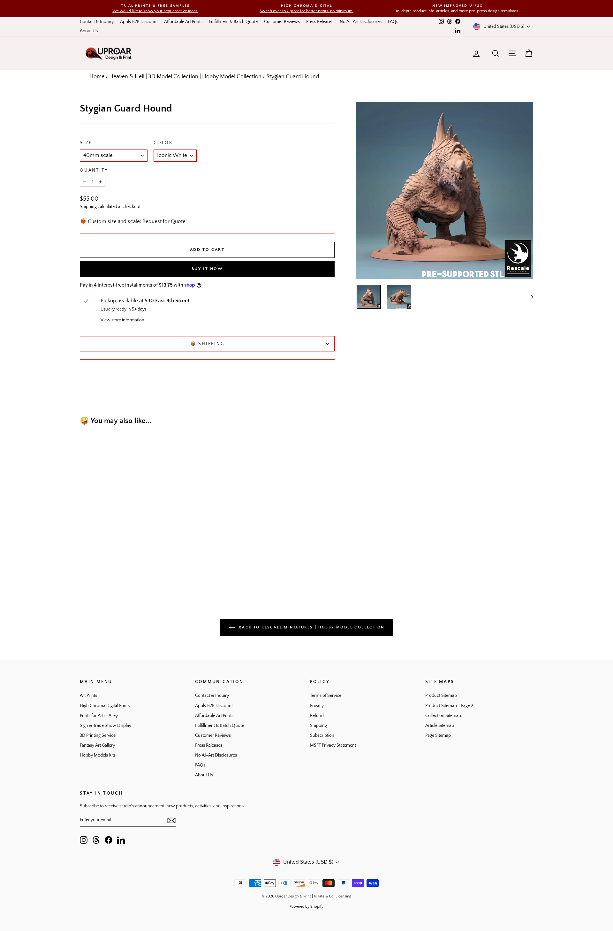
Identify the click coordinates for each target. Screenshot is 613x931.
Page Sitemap (438, 735)
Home (96, 76)
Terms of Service (325, 695)
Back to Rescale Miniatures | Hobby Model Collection (311, 627)
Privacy (317, 705)
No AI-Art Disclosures (361, 21)
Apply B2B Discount (139, 21)
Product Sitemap (441, 695)
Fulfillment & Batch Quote (233, 21)
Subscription (322, 735)
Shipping (88, 206)
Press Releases (319, 21)
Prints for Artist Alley (99, 715)
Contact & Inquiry (97, 21)
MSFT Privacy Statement (333, 745)
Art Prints (88, 695)
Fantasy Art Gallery (97, 745)
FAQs (393, 21)
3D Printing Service (98, 735)
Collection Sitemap (443, 715)
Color (163, 142)
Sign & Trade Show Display (105, 725)
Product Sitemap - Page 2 (449, 705)
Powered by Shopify (306, 906)
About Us (89, 31)
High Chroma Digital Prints (105, 705)
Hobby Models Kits (98, 755)
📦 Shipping (207, 343)
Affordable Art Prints (183, 21)
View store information (122, 320)
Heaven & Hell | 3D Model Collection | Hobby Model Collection (185, 76)
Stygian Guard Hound (292, 76)
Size (86, 142)
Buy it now (207, 268)
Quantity (94, 170)
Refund (317, 715)
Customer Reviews (282, 21)
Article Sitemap (439, 725)
